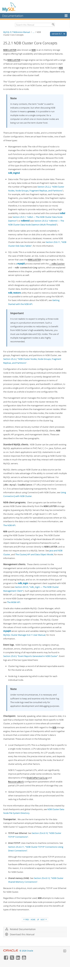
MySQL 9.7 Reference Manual (16, 32)
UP (38, 919)
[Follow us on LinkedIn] (18, 959)
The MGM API (13, 602)
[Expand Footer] (65, 951)
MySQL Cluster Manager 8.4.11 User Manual (24, 634)
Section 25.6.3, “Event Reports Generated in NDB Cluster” (30, 656)
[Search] (53, 25)
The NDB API (9, 525)
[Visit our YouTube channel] (24, 959)
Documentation (12, 16)
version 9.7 (57, 34)
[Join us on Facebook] (5, 959)
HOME (33, 919)
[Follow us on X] (11, 959)
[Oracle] (10, 950)
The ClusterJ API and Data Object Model (34, 554)
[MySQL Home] (9, 7)
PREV (27, 919)
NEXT (43, 919)
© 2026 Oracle (26, 950)
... (33, 32)
